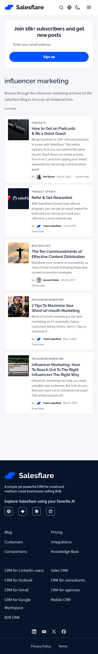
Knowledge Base (65, 551)
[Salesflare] (24, 7)
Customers (14, 542)
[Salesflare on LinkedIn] (34, 631)
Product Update (43, 191)
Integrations (61, 542)
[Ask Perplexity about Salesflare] (50, 511)
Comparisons (16, 551)
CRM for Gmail (16, 590)
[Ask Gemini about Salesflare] (22, 511)
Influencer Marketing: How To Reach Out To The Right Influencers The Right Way (56, 369)
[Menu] (88, 7)
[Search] (61, 7)
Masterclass (41, 246)
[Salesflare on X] (54, 631)
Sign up (49, 56)
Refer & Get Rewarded (52, 197)
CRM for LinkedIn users (24, 570)
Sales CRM (59, 570)
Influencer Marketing (48, 299)
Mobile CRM (61, 600)
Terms (62, 646)
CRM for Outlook (19, 580)
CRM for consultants (68, 580)
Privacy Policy (41, 646)
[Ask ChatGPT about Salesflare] (9, 511)
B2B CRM (12, 617)
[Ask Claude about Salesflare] (36, 511)
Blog (8, 532)
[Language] (69, 7)
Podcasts (39, 123)
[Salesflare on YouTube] (44, 631)
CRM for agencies (65, 590)
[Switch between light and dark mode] (77, 7)
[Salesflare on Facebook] (64, 631)
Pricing (56, 532)
